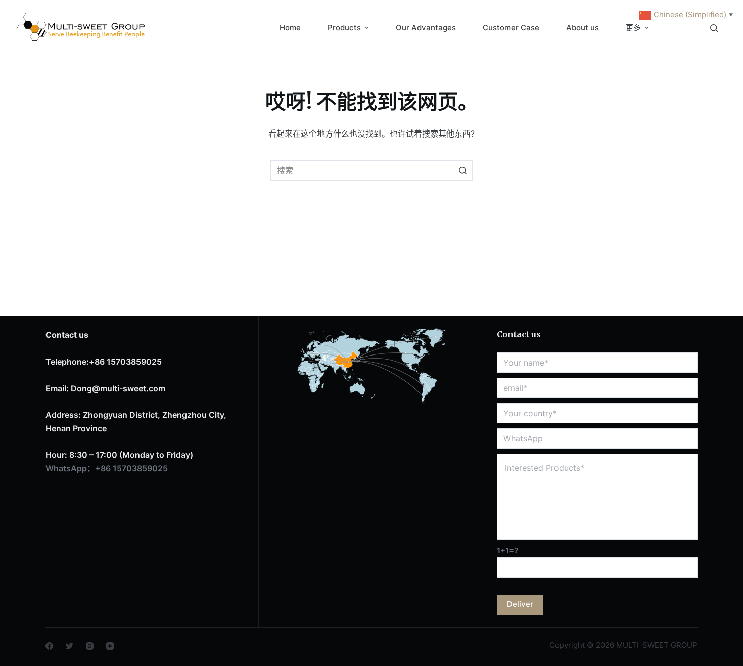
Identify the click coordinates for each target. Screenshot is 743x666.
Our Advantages (426, 27)
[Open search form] (714, 28)
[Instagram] (90, 646)
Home (290, 27)
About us (582, 27)
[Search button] (462, 170)
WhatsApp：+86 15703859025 (106, 468)
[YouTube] (110, 646)
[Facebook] (49, 646)
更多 (633, 27)
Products (344, 27)
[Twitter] (69, 646)
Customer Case (511, 27)
